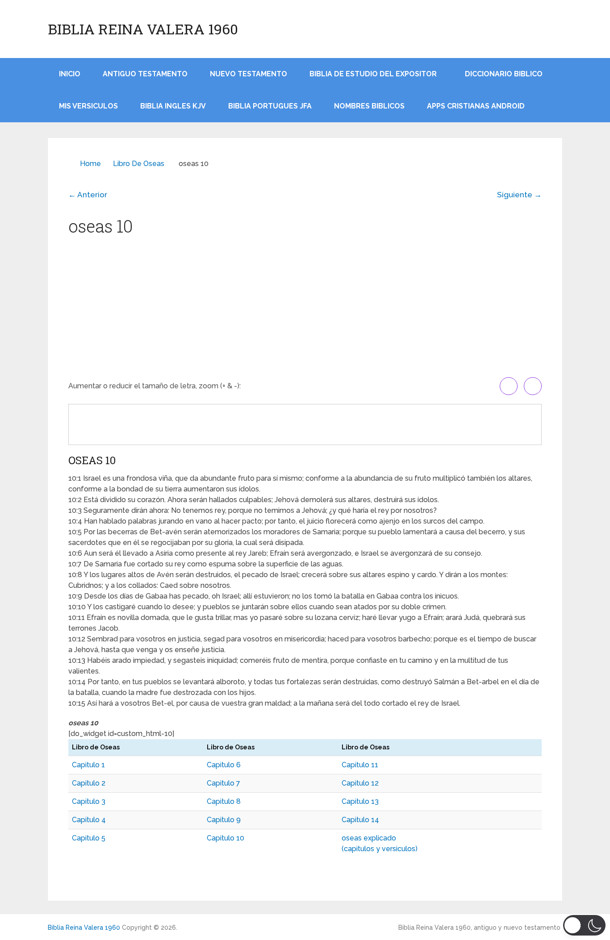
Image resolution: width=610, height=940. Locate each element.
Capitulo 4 (89, 819)
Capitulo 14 (360, 819)
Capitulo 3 (88, 801)
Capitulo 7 (223, 783)
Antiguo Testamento (145, 74)
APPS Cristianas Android (476, 106)
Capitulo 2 (88, 783)
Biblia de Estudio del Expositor (373, 74)
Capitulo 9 (224, 819)
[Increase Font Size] (509, 386)
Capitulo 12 (360, 783)
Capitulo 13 (360, 801)
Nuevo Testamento (248, 74)
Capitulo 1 (88, 765)
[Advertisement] (305, 310)
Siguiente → (519, 194)
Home (90, 163)
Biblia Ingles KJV (173, 106)
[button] (584, 925)
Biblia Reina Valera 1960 (143, 29)
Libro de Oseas (138, 163)
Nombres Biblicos (369, 106)
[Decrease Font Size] (533, 386)
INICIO (69, 74)
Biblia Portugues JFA (270, 106)
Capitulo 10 (225, 838)
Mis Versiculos (88, 106)
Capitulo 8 (224, 801)
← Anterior (87, 194)
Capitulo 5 (88, 838)
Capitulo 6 (224, 765)
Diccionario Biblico (504, 74)
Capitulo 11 (360, 765)
